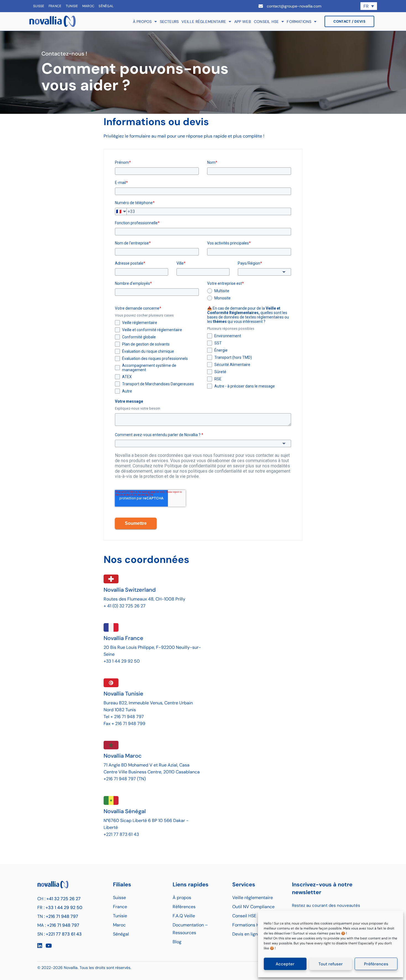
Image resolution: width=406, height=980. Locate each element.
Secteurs (169, 21)
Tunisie (72, 6)
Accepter (285, 964)
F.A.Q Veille (184, 916)
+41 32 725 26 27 (63, 899)
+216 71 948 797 (62, 916)
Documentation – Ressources (190, 929)
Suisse (38, 6)
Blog (177, 942)
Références (184, 907)
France (55, 6)
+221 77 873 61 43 (64, 934)
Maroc (88, 6)
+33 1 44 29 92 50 (64, 907)
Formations (299, 21)
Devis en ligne (246, 934)
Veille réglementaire (203, 21)
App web (242, 21)
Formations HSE (248, 925)
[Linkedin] (39, 945)
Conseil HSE (266, 21)
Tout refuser (330, 964)
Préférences (376, 964)
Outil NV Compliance (253, 907)
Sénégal (106, 6)
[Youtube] (48, 945)
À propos (142, 21)
